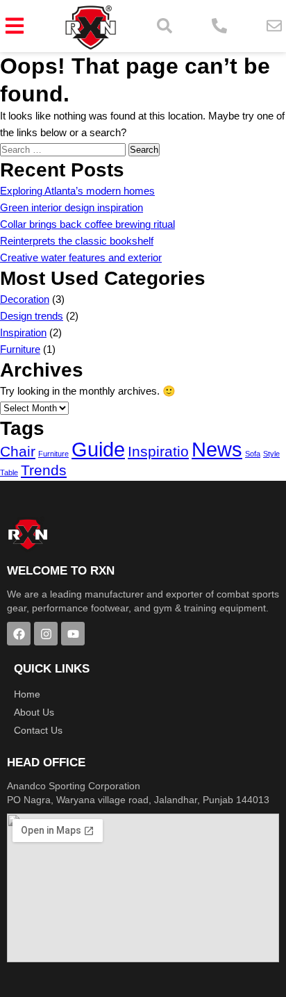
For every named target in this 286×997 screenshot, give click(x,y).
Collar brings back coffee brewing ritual (87, 224)
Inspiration (23, 332)
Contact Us (38, 730)
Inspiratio (158, 451)
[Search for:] (64, 149)
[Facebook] (19, 633)
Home (27, 694)
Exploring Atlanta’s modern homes (77, 191)
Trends (44, 470)
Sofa (252, 454)
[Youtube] (73, 633)
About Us (34, 712)
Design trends (31, 316)
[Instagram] (46, 633)
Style (271, 454)
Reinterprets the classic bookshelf (76, 241)
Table (9, 472)
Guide (98, 449)
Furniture (20, 349)
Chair (17, 451)
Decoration (24, 299)
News (217, 449)
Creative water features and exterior (81, 257)
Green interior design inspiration (71, 207)
